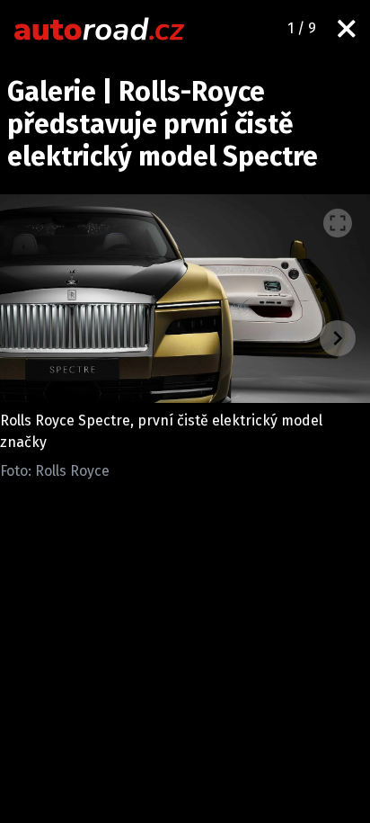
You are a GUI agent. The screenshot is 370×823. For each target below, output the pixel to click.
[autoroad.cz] (99, 29)
